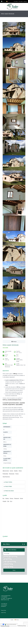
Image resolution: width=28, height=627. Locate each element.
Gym (11, 501)
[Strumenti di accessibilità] (5, 624)
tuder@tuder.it (3, 606)
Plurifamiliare (5, 473)
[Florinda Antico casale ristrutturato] (14, 134)
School (21, 498)
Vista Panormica (6, 476)
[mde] (14, 223)
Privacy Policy (3, 610)
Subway (7, 498)
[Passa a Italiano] (7, 1)
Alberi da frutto (6, 470)
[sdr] (14, 29)
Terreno (17, 473)
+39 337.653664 (4, 605)
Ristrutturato (11, 473)
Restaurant (16, 498)
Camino (11, 470)
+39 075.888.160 (4, 603)
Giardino (16, 470)
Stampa (14, 341)
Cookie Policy (3, 612)
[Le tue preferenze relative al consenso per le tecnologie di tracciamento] (21, 626)
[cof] (14, 45)
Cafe (8, 501)
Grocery (11, 498)
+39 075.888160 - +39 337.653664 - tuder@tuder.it (20, 1)
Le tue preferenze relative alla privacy (10, 624)
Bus (3, 498)
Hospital (4, 501)
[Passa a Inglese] (3, 1)
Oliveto (20, 470)
